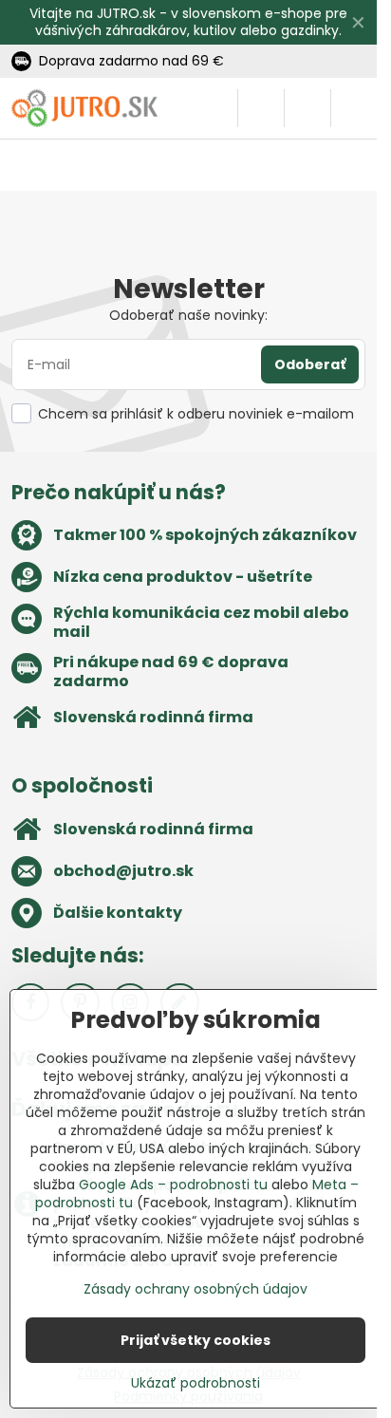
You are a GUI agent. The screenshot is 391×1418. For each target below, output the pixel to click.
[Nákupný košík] (307, 108)
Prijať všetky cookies (195, 1340)
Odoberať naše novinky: (188, 315)
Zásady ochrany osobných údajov (195, 1288)
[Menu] (354, 108)
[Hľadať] (261, 108)
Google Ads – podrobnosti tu (173, 1184)
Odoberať (309, 364)
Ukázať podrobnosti (195, 1383)
